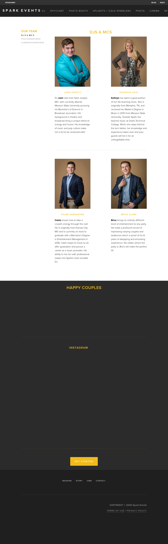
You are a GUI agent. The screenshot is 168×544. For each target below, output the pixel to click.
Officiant (57, 10)
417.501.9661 (10, 2)
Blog (153, 2)
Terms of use (116, 510)
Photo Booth (78, 10)
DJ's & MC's (27, 35)
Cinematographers (32, 43)
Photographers (31, 39)
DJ (43, 10)
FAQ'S (162, 2)
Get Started (84, 461)
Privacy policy (137, 510)
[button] (35, 368)
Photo (140, 10)
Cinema (155, 10)
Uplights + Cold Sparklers (112, 10)
